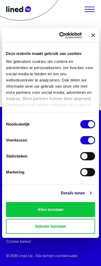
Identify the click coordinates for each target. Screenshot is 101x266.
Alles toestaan (50, 209)
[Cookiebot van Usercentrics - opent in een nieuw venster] (61, 35)
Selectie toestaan (50, 226)
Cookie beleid (18, 241)
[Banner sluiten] (93, 35)
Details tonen (73, 193)
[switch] (87, 140)
